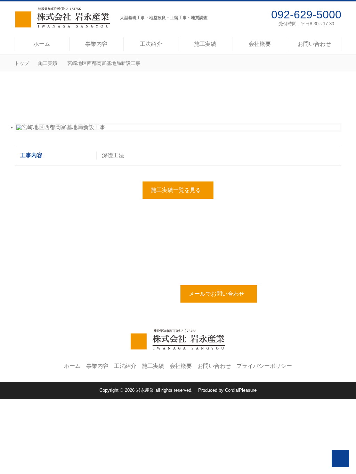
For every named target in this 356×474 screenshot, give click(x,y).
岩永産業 (145, 390)
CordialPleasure (241, 390)
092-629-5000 (306, 14)
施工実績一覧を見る (176, 190)
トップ (22, 63)
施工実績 (47, 63)
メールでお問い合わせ (216, 294)
